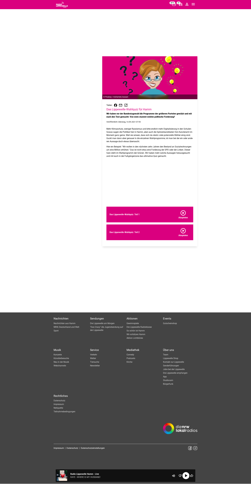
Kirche (129, 362)
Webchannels (60, 365)
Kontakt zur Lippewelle (173, 362)
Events (167, 318)
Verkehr (93, 354)
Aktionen (132, 318)
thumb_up (191, 475)
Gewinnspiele (133, 323)
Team (165, 354)
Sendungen (97, 318)
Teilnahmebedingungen (64, 411)
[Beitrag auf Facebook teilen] (115, 105)
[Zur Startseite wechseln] (62, 4)
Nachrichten (61, 318)
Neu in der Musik (61, 362)
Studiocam (168, 380)
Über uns (168, 350)
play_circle (186, 475)
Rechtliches (61, 395)
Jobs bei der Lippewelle (174, 369)
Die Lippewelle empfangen (175, 373)
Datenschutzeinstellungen (93, 448)
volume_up (173, 476)
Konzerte (58, 354)
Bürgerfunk (168, 384)
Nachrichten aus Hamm (64, 323)
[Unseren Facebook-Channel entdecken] (190, 448)
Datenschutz (59, 400)
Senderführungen (171, 365)
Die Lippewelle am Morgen (102, 323)
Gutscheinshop (170, 323)
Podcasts (131, 358)
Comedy (130, 354)
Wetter (93, 358)
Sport (56, 330)
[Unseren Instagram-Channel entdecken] (195, 448)
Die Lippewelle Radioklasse (139, 327)
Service (94, 350)
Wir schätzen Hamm (136, 334)
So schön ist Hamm (136, 330)
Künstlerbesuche (61, 358)
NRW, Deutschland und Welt (66, 327)
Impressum (59, 404)
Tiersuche (94, 362)
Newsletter (95, 365)
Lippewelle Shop (170, 358)
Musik (57, 350)
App (165, 376)
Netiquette (58, 408)
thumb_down (180, 475)
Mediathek (133, 350)
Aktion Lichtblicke (135, 338)
